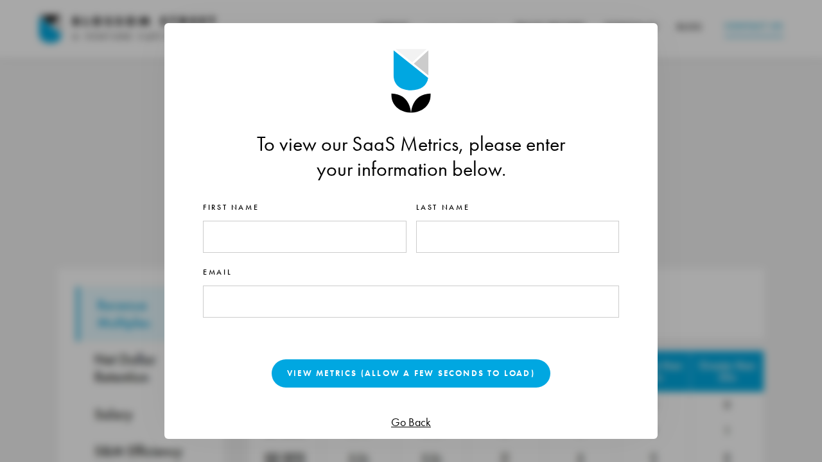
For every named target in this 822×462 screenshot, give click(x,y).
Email (217, 272)
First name (231, 207)
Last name (443, 207)
